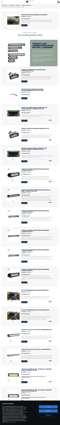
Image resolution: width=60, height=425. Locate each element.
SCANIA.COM (31, 0)
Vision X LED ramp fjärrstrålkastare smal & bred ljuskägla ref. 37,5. (35, 190)
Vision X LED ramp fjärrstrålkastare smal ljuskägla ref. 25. (35, 170)
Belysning (4, 5)
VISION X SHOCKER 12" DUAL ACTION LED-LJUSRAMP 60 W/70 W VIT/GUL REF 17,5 (36, 370)
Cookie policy (13, 421)
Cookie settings (48, 415)
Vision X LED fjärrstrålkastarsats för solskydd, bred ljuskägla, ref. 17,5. (34, 149)
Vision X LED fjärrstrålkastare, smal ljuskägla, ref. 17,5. (33, 70)
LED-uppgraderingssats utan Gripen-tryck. (35, 310)
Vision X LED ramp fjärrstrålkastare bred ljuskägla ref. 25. (35, 270)
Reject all (48, 410)
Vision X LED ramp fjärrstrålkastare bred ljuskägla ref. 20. (35, 250)
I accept (48, 406)
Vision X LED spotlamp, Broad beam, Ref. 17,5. (35, 128)
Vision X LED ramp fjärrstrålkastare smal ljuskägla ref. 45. (35, 211)
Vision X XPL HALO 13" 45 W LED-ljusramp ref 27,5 (36, 329)
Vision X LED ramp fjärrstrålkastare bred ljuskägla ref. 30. (35, 231)
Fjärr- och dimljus (26, 5)
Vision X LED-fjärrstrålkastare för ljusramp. (43, 46)
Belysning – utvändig (14, 5)
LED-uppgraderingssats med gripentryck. (35, 290)
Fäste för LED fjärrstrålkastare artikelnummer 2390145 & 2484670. (32, 90)
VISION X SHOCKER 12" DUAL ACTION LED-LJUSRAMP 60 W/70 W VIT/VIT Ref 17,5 (36, 390)
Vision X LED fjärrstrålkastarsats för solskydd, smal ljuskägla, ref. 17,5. (34, 108)
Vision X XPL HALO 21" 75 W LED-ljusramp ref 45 (36, 349)
